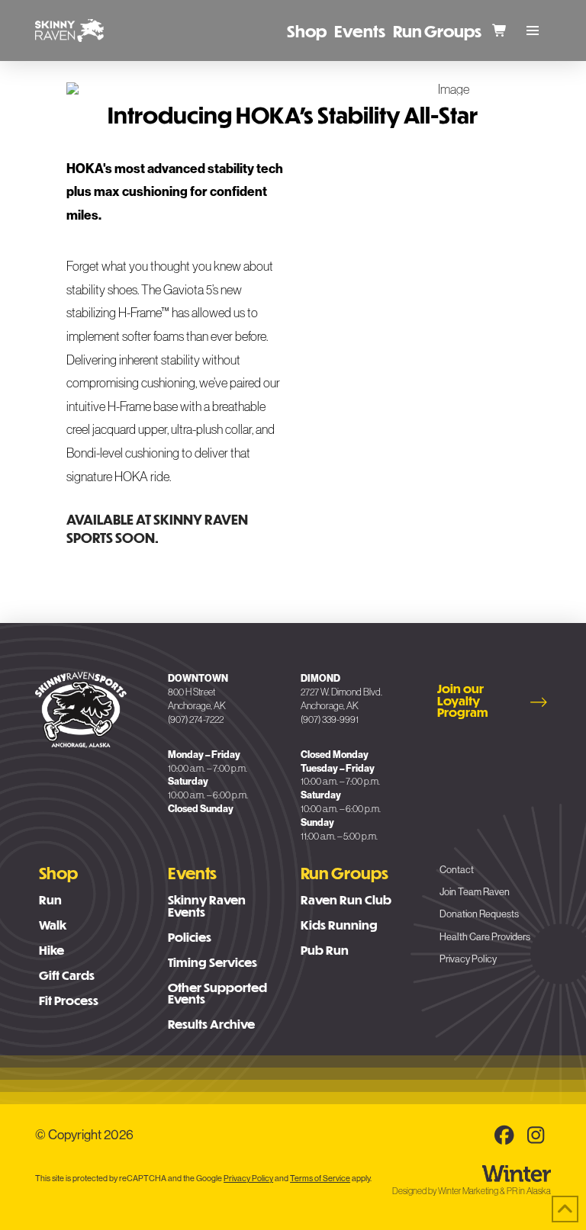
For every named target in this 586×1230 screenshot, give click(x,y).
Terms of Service (320, 1178)
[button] (532, 30)
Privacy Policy (248, 1178)
